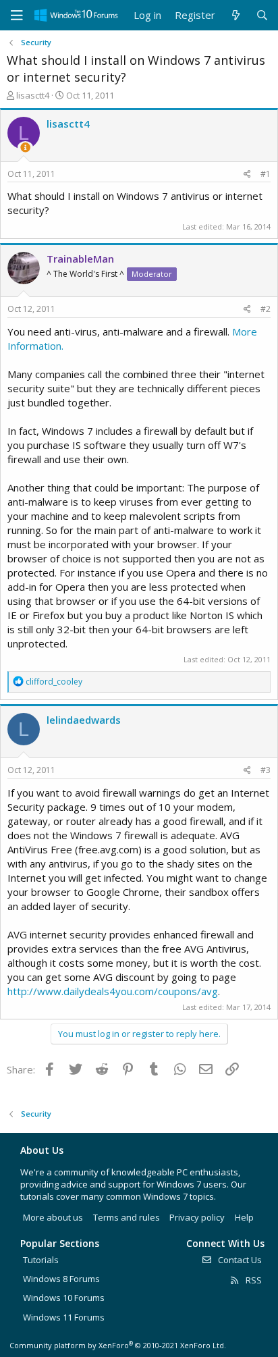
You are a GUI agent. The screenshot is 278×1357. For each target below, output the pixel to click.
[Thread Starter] (25, 147)
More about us (53, 1217)
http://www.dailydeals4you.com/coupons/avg (112, 991)
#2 (265, 309)
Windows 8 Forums (61, 1279)
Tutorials (41, 1260)
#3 (265, 770)
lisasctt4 (32, 95)
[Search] (262, 15)
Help (244, 1217)
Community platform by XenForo (117, 1345)
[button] (17, 15)
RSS (253, 1280)
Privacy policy (197, 1217)
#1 (265, 174)
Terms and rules (126, 1217)
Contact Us (239, 1260)
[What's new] (235, 15)
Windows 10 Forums (64, 1298)
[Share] (247, 174)
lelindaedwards (84, 719)
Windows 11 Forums (64, 1317)
